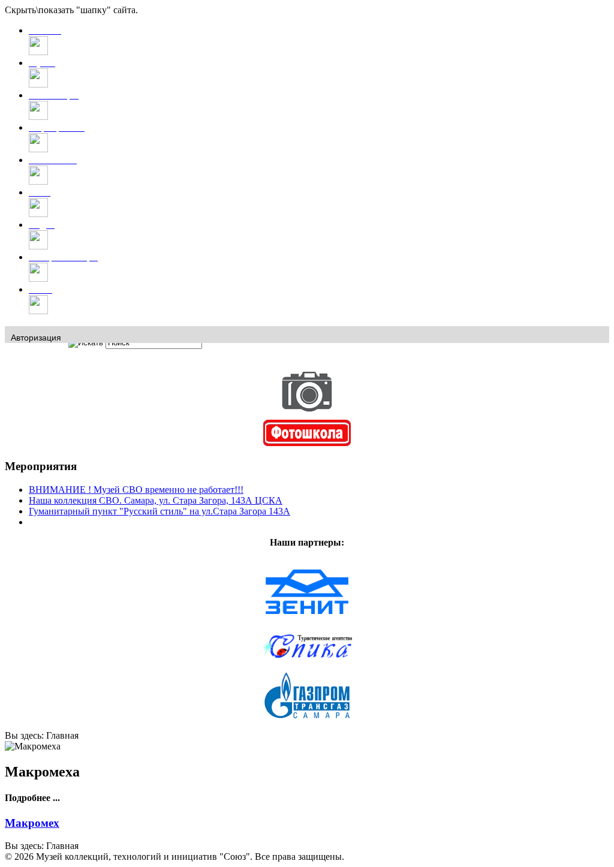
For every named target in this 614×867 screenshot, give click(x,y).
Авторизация (36, 337)
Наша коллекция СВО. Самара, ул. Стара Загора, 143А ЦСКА (155, 500)
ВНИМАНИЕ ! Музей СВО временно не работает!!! (136, 489)
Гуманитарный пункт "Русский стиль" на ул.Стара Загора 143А (159, 511)
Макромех (32, 823)
